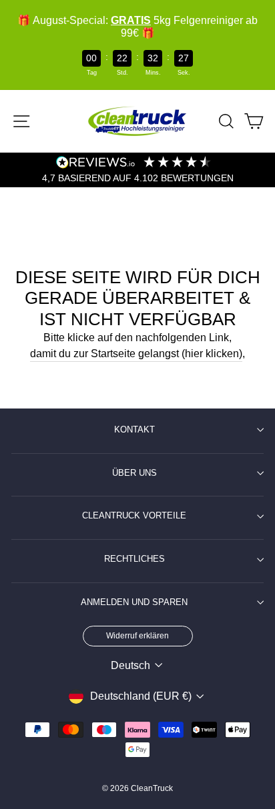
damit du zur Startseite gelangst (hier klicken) (136, 353)
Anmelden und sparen (134, 602)
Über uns (134, 473)
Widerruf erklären (137, 635)
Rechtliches (134, 559)
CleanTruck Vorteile (134, 515)
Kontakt (134, 429)
